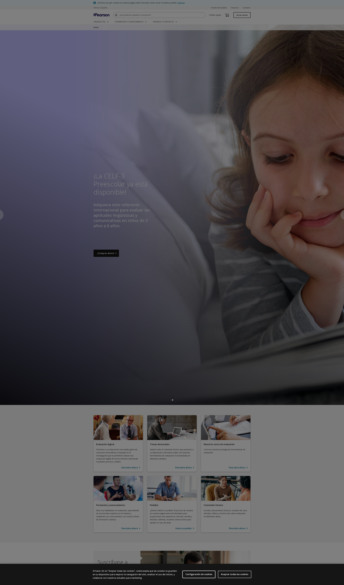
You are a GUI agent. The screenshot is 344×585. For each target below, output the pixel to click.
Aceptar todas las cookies (234, 574)
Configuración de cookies (198, 574)
